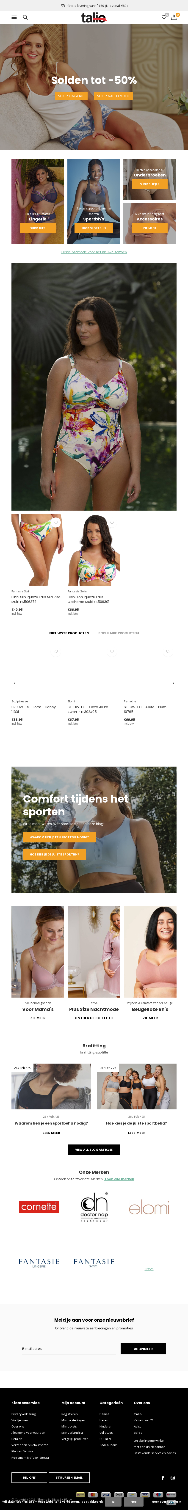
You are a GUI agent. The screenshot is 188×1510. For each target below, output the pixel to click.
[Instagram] (173, 1478)
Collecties (106, 1432)
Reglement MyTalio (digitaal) (30, 1457)
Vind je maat (20, 1420)
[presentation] (14, 683)
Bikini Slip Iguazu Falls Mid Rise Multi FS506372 (36, 599)
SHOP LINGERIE (71, 96)
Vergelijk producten (74, 1439)
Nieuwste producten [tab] (69, 633)
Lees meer (51, 1132)
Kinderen (106, 1426)
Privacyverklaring (23, 1414)
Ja (113, 1502)
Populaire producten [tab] (118, 633)
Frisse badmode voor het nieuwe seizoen (94, 252)
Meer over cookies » (166, 1502)
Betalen (16, 1439)
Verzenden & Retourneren (29, 1445)
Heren (104, 1420)
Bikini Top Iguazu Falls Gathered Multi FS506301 (88, 599)
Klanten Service (22, 1451)
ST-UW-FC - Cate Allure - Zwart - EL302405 (89, 709)
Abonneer (143, 1348)
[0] (174, 17)
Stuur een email (69, 1477)
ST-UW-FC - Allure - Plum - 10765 (146, 709)
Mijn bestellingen (73, 1420)
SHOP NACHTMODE (113, 96)
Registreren (69, 1414)
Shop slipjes (149, 184)
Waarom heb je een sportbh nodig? (59, 837)
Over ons (17, 1426)
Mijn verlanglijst (72, 1432)
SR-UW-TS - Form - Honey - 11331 (34, 709)
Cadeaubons (109, 1445)
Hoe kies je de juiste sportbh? (54, 854)
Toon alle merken (119, 1179)
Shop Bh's (37, 228)
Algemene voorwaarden (28, 1432)
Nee (134, 1502)
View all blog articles (94, 1149)
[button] (14, 17)
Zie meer (149, 228)
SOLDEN (105, 1439)
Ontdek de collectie (94, 1017)
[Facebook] (163, 1478)
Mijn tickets (69, 1426)
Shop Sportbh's (93, 228)
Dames (104, 1414)
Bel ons (29, 1477)
